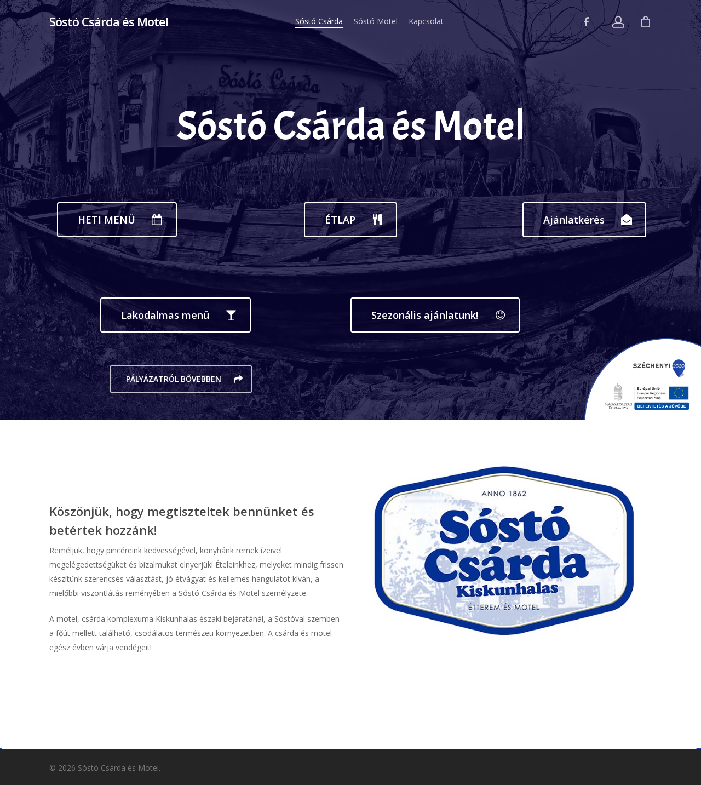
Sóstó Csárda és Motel (108, 21)
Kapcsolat (426, 21)
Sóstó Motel (376, 21)
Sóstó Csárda (319, 21)
